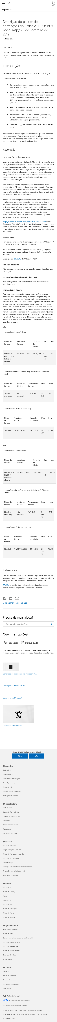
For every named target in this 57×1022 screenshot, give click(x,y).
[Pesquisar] (51, 624)
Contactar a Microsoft (10, 1010)
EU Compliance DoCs (44, 1014)
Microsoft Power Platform (11, 951)
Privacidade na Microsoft (11, 984)
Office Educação (8, 862)
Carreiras (6, 971)
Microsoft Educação (9, 845)
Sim (20, 756)
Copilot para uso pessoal (11, 783)
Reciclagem (7, 829)
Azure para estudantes (10, 875)
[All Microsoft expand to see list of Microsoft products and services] (3, 3)
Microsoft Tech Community (11, 942)
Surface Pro (6, 770)
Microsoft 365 (7, 787)
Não (36, 756)
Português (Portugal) (13, 996)
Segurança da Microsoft (12, 698)
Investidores (7, 988)
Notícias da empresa (9, 980)
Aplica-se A (9, 39)
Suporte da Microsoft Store (12, 816)
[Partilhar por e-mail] (16, 598)
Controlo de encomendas (11, 825)
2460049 (17, 258)
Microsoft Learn (8, 934)
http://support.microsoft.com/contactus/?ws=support (24, 221)
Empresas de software (10, 955)
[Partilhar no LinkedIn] (10, 598)
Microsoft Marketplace (10, 946)
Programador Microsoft (10, 929)
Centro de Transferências (11, 812)
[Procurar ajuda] (9, 3)
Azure (5, 896)
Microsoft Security (9, 892)
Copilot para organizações (11, 779)
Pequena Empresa (9, 917)
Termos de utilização (34, 1010)
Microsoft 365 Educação (11, 858)
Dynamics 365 (7, 900)
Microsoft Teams (8, 913)
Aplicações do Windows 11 (11, 796)
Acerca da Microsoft (9, 976)
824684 (6, 585)
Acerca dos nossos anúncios (26, 1014)
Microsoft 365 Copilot (10, 909)
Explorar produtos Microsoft (12, 791)
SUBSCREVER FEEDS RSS (16, 603)
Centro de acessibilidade (12, 725)
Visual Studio (7, 959)
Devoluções (7, 820)
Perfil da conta (7, 808)
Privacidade (22, 1010)
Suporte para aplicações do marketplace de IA (18, 938)
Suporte (6, 9)
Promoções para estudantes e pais (14, 871)
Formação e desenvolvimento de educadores (17, 867)
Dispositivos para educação (12, 850)
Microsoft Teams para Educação (13, 854)
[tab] (12, 643)
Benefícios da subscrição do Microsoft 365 (20, 673)
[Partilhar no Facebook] (5, 598)
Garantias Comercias (10, 833)
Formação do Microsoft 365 (14, 685)
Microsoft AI (7, 887)
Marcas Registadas (9, 1014)
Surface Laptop (8, 774)
